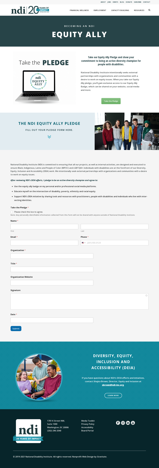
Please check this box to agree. (28, 212)
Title (14, 263)
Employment (100, 10)
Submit (16, 328)
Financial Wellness (79, 10)
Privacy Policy (87, 424)
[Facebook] (118, 423)
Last (82, 231)
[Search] (149, 10)
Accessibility (87, 427)
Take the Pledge (111, 101)
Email (14, 237)
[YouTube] (133, 423)
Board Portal (87, 430)
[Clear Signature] (146, 295)
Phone (85, 237)
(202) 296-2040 (54, 430)
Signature (15, 290)
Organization (18, 250)
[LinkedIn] (128, 423)
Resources (139, 10)
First (12, 231)
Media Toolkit (88, 420)
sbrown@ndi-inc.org (113, 385)
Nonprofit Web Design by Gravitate (89, 456)
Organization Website (22, 277)
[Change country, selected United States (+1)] (83, 242)
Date (14, 314)
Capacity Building (120, 10)
